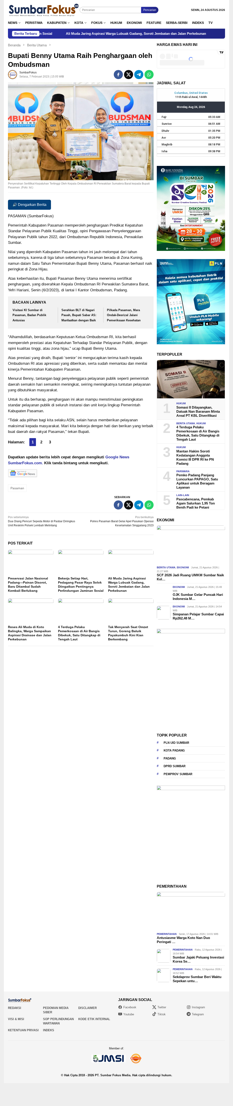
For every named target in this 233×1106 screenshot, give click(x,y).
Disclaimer (87, 1008)
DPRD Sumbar (174, 766)
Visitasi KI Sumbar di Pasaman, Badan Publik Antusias (29, 315)
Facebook (129, 1007)
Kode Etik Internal (94, 1019)
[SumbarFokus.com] (44, 10)
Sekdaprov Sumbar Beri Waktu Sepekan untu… (197, 979)
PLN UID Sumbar (176, 742)
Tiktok (161, 1014)
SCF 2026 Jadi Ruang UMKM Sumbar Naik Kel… (190, 577)
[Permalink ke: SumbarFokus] (12, 74)
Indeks (48, 1030)
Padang (170, 758)
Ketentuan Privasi (23, 1030)
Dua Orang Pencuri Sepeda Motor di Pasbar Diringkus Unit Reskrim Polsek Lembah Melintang (41, 521)
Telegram (198, 1014)
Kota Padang (174, 750)
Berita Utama (185, 423)
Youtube (128, 1014)
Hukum (181, 403)
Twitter (161, 1007)
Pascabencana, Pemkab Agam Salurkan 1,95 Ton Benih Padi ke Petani (195, 503)
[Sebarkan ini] (118, 74)
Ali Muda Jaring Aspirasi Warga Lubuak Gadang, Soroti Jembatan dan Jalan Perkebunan (98, 33)
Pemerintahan (167, 934)
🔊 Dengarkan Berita (29, 205)
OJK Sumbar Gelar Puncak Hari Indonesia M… (198, 597)
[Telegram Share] (138, 74)
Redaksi (14, 1008)
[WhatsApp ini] (149, 74)
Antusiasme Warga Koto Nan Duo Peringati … (183, 940)
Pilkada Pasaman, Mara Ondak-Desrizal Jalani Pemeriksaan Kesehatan (124, 315)
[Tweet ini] (128, 74)
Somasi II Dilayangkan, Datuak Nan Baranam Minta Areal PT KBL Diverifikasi (198, 411)
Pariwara (183, 471)
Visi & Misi (16, 1019)
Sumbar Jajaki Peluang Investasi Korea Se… (198, 959)
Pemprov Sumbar (178, 774)
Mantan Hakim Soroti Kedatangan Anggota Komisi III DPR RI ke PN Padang (195, 457)
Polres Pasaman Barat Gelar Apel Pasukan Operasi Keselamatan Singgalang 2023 (122, 521)
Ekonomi (183, 567)
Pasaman (17, 488)
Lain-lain (182, 495)
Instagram (198, 1007)
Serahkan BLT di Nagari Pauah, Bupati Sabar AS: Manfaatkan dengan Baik (78, 315)
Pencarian (149, 10)
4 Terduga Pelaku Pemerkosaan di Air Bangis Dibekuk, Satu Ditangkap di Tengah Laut (197, 433)
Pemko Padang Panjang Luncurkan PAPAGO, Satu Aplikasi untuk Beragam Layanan (197, 481)
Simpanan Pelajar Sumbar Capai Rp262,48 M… (198, 616)
